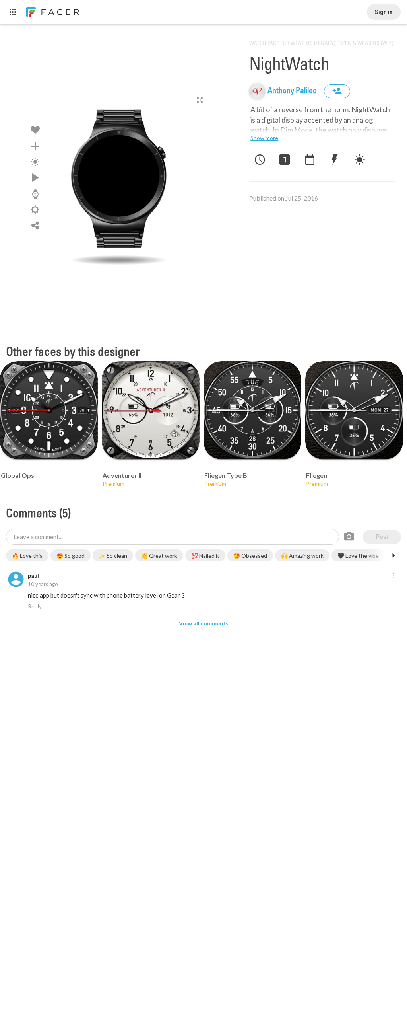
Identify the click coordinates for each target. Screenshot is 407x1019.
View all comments (204, 623)
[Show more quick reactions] (393, 555)
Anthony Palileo (292, 91)
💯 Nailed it (205, 555)
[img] (257, 91)
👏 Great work (159, 555)
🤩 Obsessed (250, 555)
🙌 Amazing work (302, 555)
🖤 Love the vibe (358, 555)
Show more (264, 137)
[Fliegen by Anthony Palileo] (354, 410)
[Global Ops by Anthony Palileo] (49, 410)
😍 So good (70, 555)
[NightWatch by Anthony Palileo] (119, 181)
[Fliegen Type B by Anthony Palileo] (252, 410)
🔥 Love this (27, 555)
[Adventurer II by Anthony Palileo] (151, 410)
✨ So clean (113, 555)
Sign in (384, 12)
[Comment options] (393, 576)
